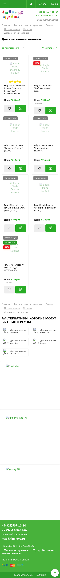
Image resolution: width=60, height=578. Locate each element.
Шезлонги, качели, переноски (28, 25)
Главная (6, 25)
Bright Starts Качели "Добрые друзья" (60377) (43, 88)
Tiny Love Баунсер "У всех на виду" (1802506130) (14, 267)
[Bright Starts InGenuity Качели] (15, 68)
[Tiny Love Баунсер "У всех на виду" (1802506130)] (20, 290)
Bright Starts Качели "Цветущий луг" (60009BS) (43, 148)
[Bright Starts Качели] (45, 68)
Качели (49, 25)
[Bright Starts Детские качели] (15, 188)
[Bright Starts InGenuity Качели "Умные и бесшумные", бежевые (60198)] (20, 108)
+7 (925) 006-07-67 (47, 15)
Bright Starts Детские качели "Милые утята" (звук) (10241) (14, 208)
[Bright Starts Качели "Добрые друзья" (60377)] (50, 110)
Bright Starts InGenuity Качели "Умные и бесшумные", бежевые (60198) (14, 89)
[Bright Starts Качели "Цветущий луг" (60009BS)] (50, 168)
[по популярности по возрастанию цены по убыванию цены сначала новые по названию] (13, 48)
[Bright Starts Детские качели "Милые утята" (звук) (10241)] (20, 228)
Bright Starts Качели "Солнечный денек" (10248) (13, 148)
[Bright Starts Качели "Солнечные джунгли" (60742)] (50, 228)
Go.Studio (41, 574)
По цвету (27, 28)
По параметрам (12, 28)
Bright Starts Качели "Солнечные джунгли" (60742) (45, 208)
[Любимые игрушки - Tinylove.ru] (12, 15)
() (56, 3)
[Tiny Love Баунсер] (15, 247)
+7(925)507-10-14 (47, 11)
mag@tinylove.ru (13, 538)
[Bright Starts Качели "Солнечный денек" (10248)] (20, 168)
